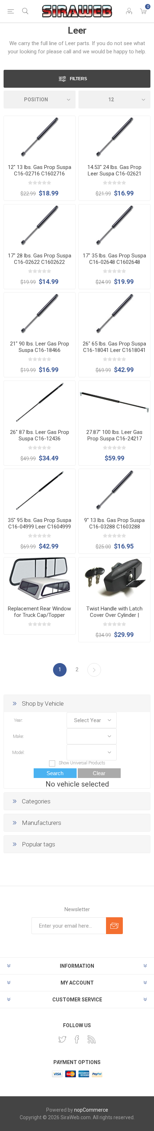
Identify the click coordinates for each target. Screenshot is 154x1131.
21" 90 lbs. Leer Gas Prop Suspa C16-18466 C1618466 (39, 350)
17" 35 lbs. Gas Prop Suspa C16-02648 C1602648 (114, 258)
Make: (18, 736)
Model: (18, 752)
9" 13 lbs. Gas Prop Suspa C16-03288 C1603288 (114, 523)
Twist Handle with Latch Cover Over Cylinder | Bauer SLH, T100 (114, 615)
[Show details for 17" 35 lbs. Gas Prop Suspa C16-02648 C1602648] (114, 225)
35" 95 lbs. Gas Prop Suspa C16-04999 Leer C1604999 (39, 523)
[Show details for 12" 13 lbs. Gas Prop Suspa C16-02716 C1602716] (39, 137)
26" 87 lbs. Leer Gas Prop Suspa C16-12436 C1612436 (39, 438)
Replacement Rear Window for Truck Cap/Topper (39, 611)
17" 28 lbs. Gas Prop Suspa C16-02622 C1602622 (39, 258)
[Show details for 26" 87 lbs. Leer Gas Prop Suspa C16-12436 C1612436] (39, 402)
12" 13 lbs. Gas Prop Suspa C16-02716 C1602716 (39, 170)
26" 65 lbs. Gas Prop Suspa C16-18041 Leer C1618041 (114, 346)
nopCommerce (91, 1110)
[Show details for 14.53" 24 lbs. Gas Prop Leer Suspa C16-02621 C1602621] (114, 137)
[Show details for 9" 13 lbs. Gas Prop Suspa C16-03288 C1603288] (114, 490)
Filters (78, 78)
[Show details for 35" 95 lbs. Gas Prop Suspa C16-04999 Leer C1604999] (39, 490)
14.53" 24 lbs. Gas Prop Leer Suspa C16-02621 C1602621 (114, 173)
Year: (18, 720)
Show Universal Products (82, 762)
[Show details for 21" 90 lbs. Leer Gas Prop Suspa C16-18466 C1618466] (39, 314)
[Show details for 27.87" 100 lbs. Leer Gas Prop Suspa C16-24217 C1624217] (114, 402)
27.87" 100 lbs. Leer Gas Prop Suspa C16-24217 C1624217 (114, 438)
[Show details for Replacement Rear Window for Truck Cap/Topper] (39, 578)
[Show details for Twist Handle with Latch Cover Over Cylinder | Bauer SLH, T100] (114, 578)
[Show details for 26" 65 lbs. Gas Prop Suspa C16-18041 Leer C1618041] (114, 314)
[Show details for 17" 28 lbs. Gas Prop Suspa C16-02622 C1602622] (39, 225)
